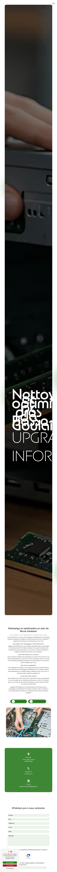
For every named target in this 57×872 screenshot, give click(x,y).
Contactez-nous (39, 701)
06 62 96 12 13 (29, 774)
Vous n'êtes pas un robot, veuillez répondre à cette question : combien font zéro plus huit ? (28, 864)
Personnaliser (10, 868)
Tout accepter (10, 862)
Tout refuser (9, 865)
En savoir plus (20, 701)
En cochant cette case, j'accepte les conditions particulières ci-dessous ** (27, 850)
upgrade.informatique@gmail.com (28, 786)
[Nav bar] (53, 3)
